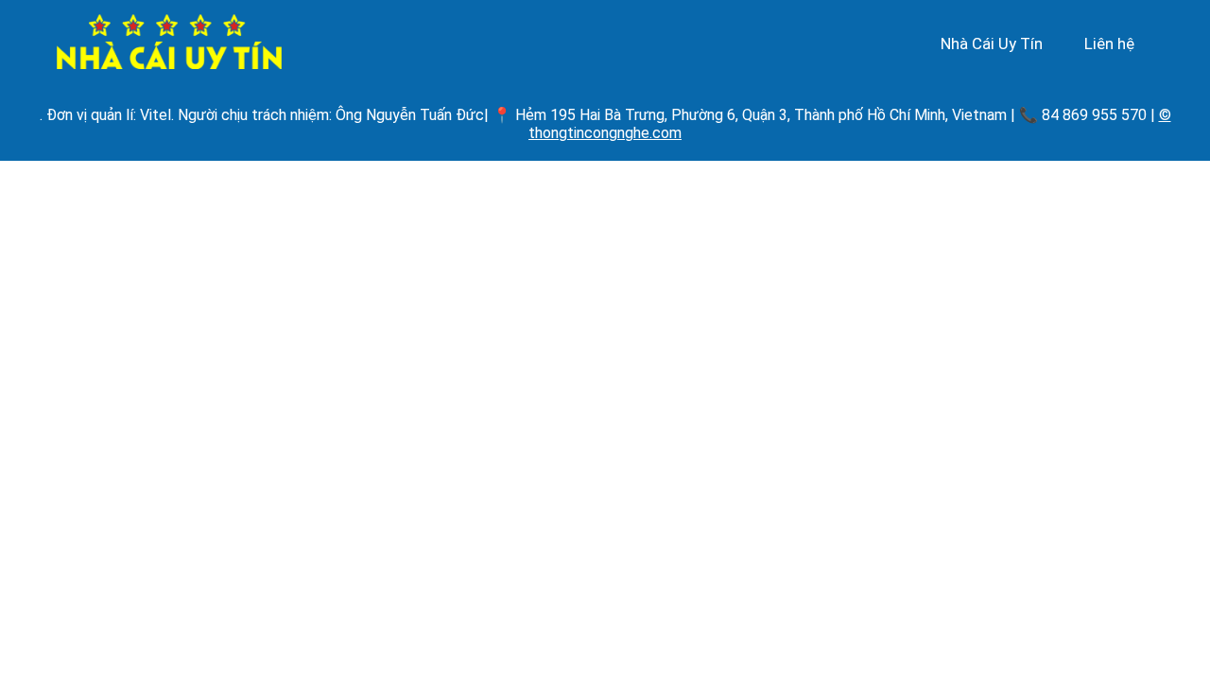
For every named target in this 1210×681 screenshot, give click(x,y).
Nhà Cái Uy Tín (992, 43)
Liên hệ (1109, 43)
